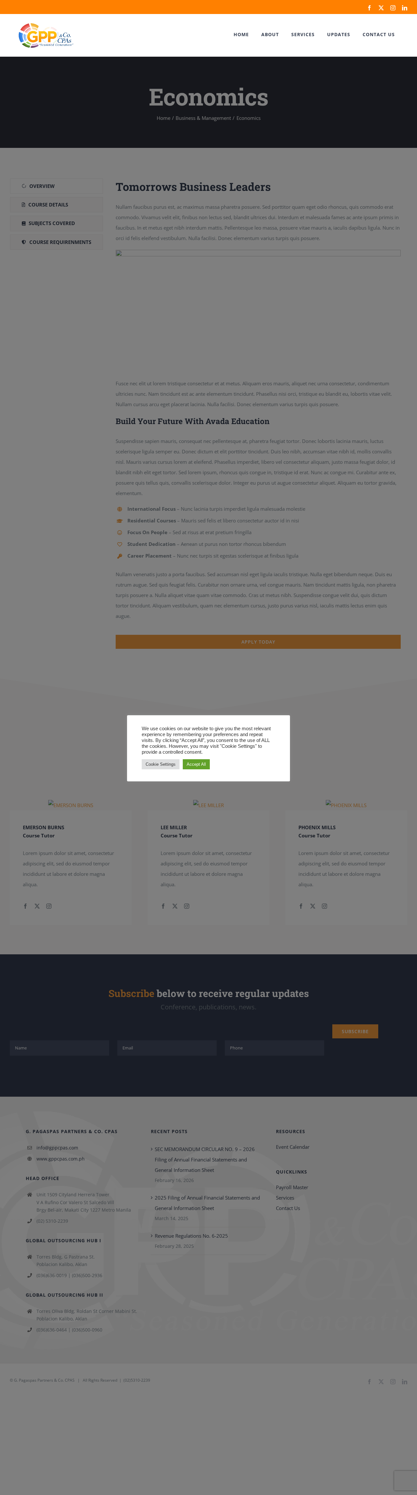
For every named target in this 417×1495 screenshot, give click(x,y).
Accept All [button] (196, 764)
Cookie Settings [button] (161, 764)
